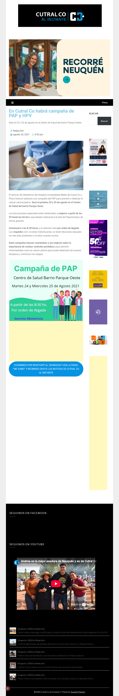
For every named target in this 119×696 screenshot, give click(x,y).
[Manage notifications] (7, 688)
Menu (105, 102)
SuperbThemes (78, 692)
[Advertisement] (46, 341)
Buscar (93, 113)
